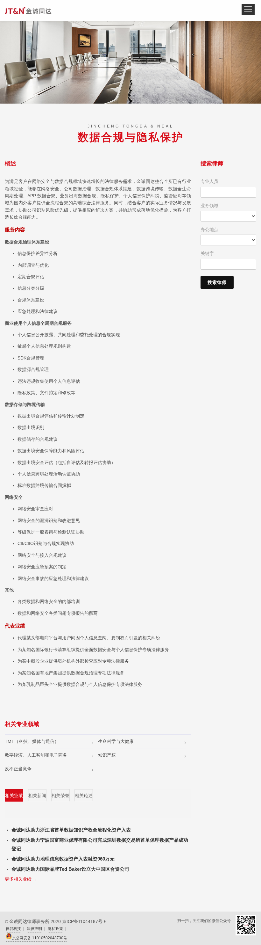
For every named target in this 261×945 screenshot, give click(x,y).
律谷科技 (13, 929)
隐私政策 (55, 929)
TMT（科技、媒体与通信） (32, 741)
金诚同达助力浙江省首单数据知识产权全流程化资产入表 (71, 829)
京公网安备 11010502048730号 (39, 938)
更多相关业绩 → (21, 879)
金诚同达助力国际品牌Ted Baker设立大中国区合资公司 (70, 869)
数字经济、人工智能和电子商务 (36, 755)
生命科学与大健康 (116, 741)
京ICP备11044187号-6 (84, 921)
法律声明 (34, 929)
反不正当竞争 (18, 768)
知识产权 (107, 755)
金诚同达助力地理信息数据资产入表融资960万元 (63, 858)
